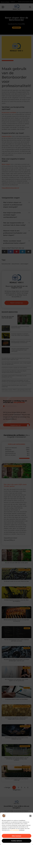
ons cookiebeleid (14, 830)
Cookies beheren (16, 841)
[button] (30, 816)
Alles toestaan (16, 836)
